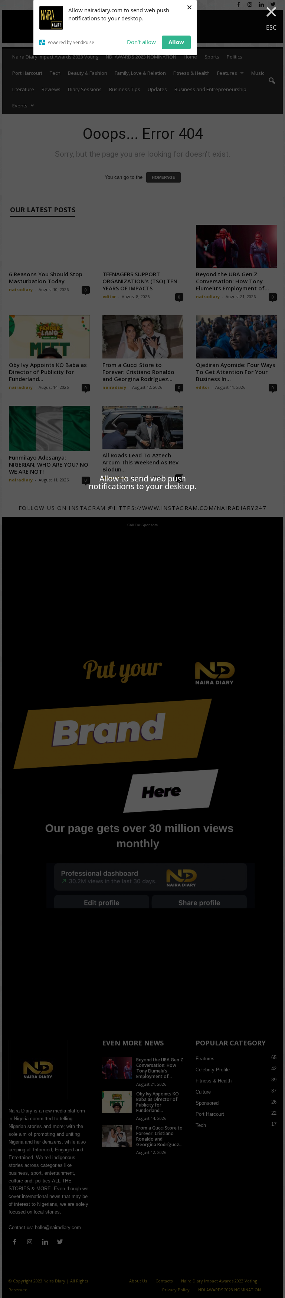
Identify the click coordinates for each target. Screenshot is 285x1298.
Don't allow (141, 42)
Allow (176, 42)
